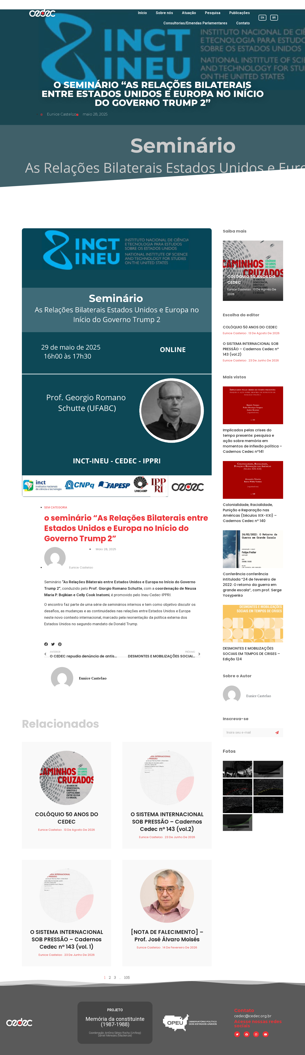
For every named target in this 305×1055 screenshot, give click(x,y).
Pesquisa (212, 13)
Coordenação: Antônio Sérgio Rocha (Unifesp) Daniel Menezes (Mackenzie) (115, 1034)
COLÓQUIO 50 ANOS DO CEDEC (66, 818)
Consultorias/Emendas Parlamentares (195, 23)
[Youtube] (265, 1034)
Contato (243, 23)
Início (142, 13)
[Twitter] (237, 1034)
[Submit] (277, 732)
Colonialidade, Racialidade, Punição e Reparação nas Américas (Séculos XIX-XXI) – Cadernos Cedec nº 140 (250, 512)
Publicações (239, 13)
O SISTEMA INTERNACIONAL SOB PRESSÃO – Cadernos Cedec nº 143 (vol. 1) (66, 939)
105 (127, 977)
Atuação (189, 13)
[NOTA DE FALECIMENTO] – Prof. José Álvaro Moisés (167, 935)
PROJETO (115, 1010)
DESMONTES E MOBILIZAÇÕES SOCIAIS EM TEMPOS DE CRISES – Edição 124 (251, 654)
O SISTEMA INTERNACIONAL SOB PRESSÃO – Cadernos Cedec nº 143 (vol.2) (167, 822)
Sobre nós (164, 13)
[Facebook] (246, 1034)
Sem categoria (55, 507)
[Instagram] (256, 1034)
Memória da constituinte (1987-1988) (115, 1022)
